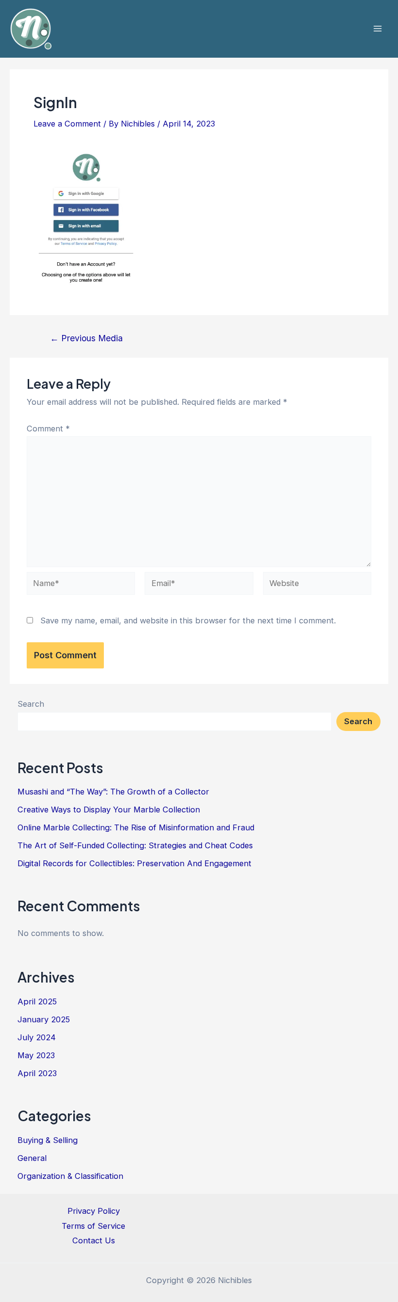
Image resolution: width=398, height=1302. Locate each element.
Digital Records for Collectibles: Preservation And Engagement (134, 863)
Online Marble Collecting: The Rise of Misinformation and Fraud (135, 827)
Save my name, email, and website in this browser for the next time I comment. (188, 620)
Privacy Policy (93, 1211)
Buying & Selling (47, 1140)
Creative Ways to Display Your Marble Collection (108, 809)
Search (30, 704)
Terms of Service (93, 1226)
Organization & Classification (70, 1176)
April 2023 (37, 1073)
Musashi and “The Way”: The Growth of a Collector (113, 791)
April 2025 (37, 1001)
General (32, 1158)
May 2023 (36, 1055)
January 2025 (43, 1019)
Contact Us (93, 1240)
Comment (48, 428)
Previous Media (86, 338)
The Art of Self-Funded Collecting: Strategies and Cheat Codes (135, 845)
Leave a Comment (67, 123)
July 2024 (36, 1037)
